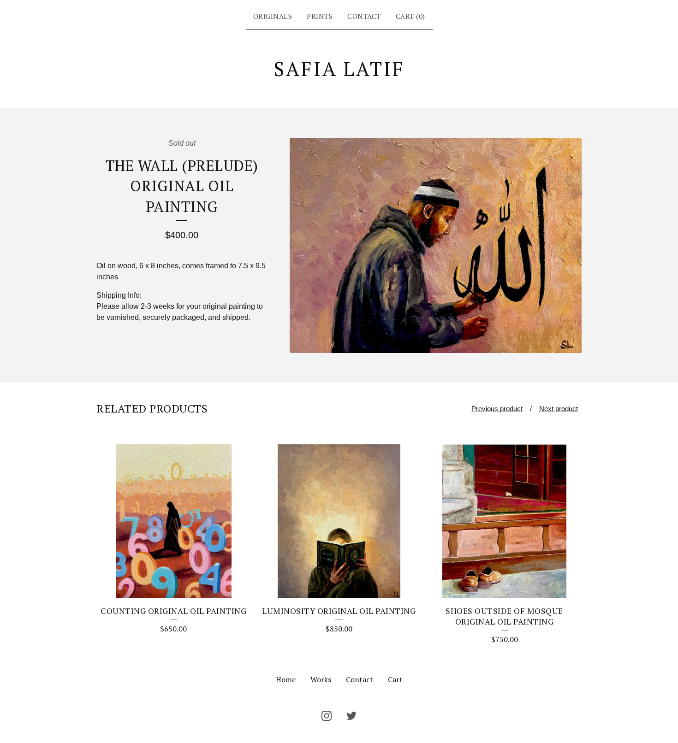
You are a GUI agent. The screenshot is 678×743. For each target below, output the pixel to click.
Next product (558, 409)
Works (320, 679)
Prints (320, 16)
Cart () (410, 16)
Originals (272, 16)
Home (286, 679)
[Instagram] (326, 716)
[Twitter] (351, 716)
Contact (364, 16)
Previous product (497, 409)
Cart (395, 679)
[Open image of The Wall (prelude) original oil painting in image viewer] (436, 245)
